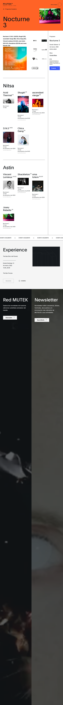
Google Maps (53, 55)
